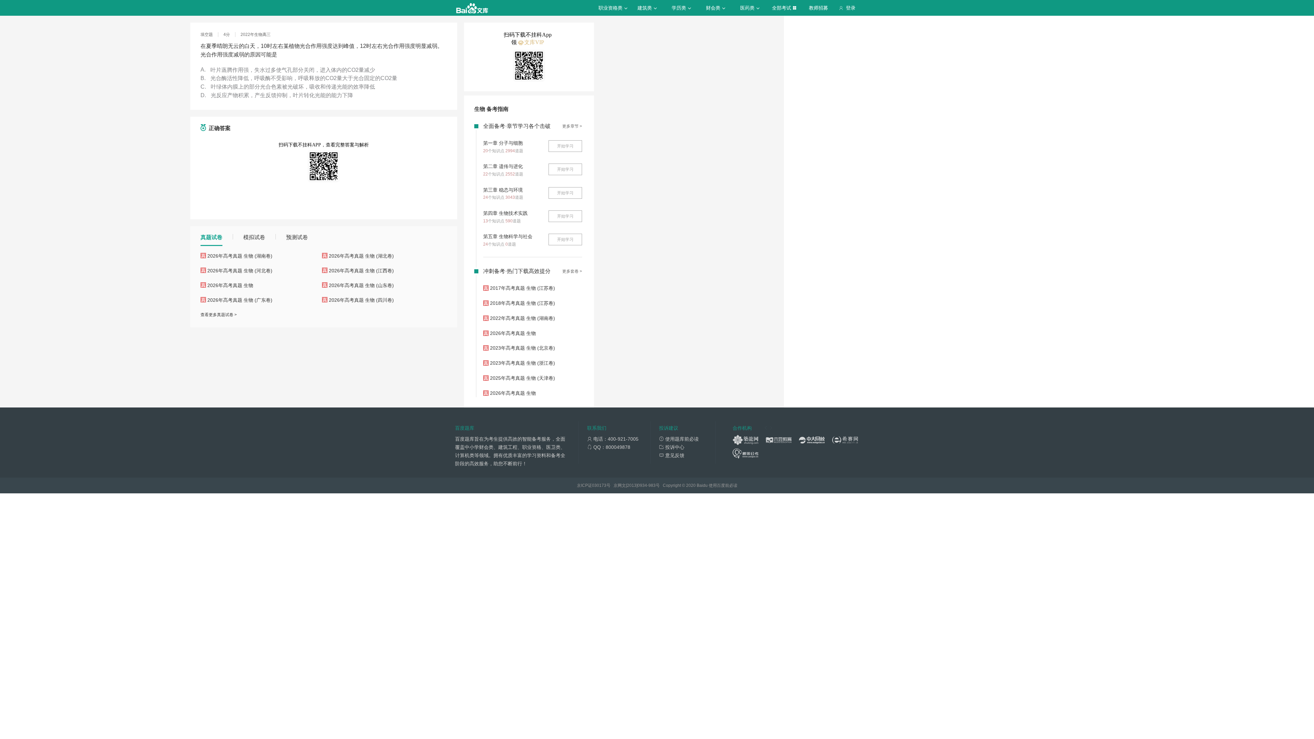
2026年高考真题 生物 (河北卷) (239, 270)
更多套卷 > (572, 271)
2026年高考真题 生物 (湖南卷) (239, 256)
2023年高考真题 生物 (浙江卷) (522, 363)
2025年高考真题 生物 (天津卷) (522, 378)
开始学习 (565, 146)
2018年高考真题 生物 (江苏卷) (522, 303)
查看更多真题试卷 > (219, 314)
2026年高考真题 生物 (230, 285)
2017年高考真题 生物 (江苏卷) (522, 288)
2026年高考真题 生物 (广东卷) (239, 300)
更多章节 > (572, 126)
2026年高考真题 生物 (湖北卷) (361, 256)
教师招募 (818, 8)
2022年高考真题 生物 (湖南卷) (522, 318)
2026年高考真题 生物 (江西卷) (361, 270)
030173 (599, 485)
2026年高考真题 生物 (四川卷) (361, 300)
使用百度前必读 (723, 485)
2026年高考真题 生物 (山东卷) (361, 285)
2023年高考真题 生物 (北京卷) (522, 348)
